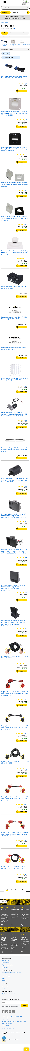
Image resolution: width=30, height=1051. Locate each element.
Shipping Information (7, 965)
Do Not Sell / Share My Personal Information (14, 1021)
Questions (25, 33)
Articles (18, 33)
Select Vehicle (5, 12)
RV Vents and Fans (13, 45)
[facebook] (3, 1011)
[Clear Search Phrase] (27, 8)
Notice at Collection (7, 1023)
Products (4, 33)
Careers (4, 988)
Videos (11, 33)
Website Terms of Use (8, 1028)
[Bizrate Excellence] (3, 1039)
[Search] (3, 8)
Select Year (15, 12)
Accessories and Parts (22, 45)
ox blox (15, 29)
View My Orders (6, 960)
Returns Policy (5, 963)
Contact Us (5, 967)
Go (28, 12)
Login (3, 978)
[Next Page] (28, 889)
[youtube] (13, 1011)
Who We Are (5, 986)
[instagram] (10, 1011)
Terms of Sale (5, 1026)
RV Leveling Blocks (4, 45)
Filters (7, 53)
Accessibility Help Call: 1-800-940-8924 (12, 1017)
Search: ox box (4, 22)
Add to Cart (23, 91)
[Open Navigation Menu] (1, 1)
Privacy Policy (5, 1019)
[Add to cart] (17, 90)
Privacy (3, 1006)
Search (3, 996)
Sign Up (4, 980)
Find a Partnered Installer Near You (11, 973)
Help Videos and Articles (8, 994)
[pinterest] (6, 1011)
